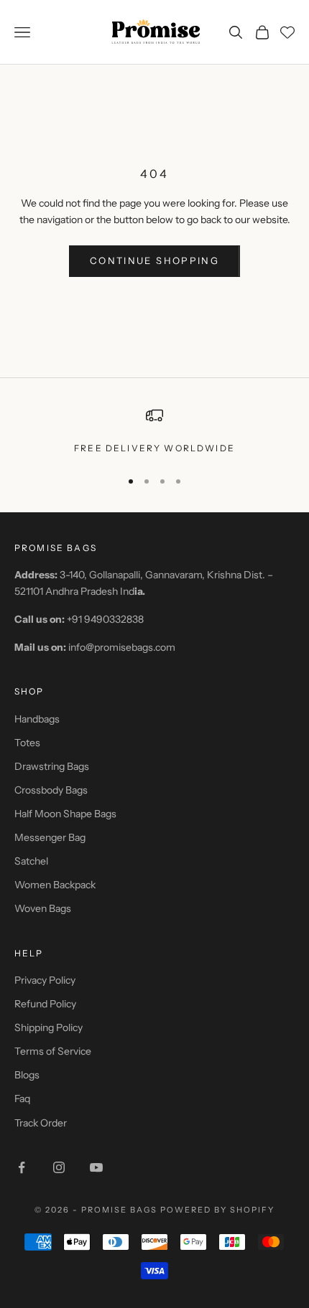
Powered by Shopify (217, 1210)
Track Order (40, 1122)
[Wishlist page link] (287, 32)
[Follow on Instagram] (59, 1167)
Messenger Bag (50, 837)
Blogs (27, 1074)
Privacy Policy (44, 980)
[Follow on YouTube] (96, 1167)
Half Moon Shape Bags (65, 813)
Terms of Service (52, 1051)
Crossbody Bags (51, 790)
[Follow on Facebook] (21, 1167)
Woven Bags (42, 908)
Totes (27, 742)
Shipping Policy (48, 1027)
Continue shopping (154, 260)
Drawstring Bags (51, 766)
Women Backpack (55, 884)
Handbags (37, 718)
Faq (22, 1098)
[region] (154, 431)
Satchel (31, 861)
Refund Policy (45, 1003)
